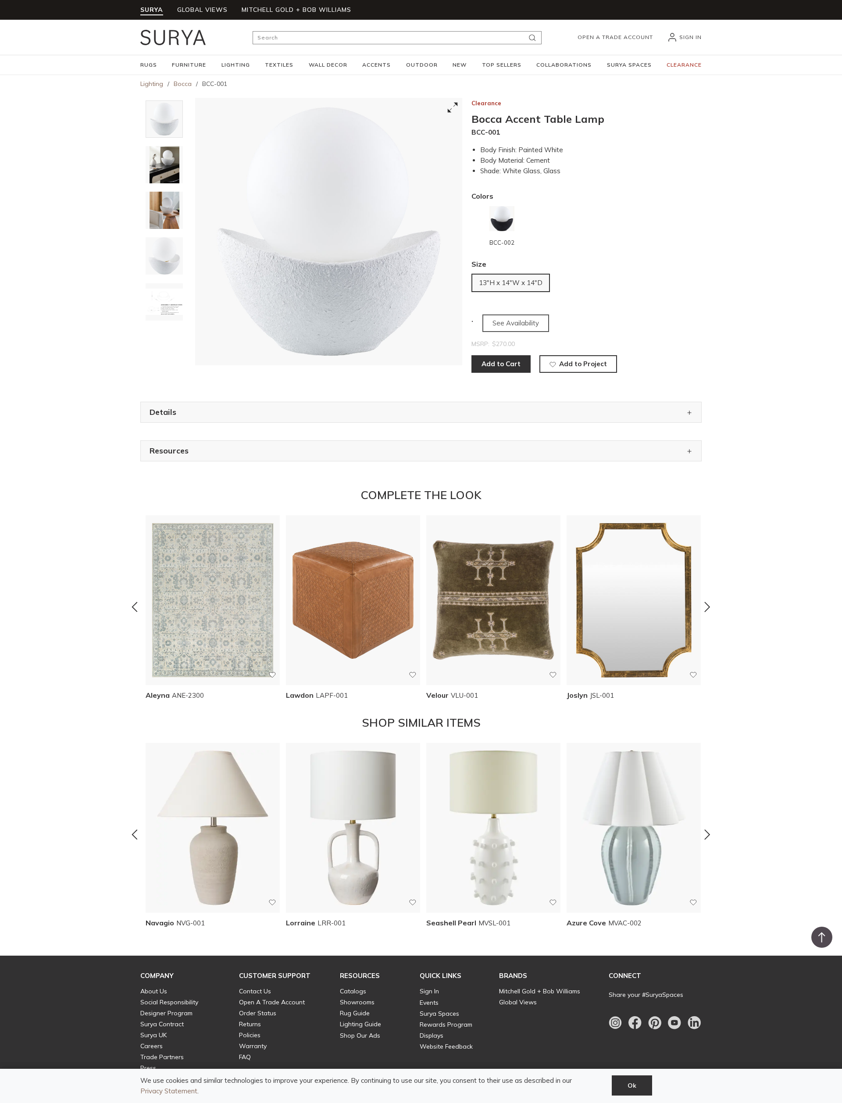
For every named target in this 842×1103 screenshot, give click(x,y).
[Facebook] (635, 1022)
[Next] (707, 607)
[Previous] (134, 607)
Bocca (183, 84)
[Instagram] (615, 1022)
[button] (148, 65)
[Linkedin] (694, 1022)
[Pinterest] (654, 1022)
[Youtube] (674, 1022)
